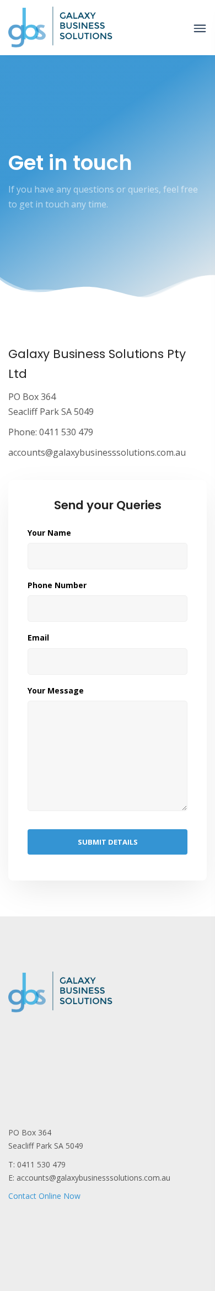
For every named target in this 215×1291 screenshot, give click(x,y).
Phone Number (57, 585)
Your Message (56, 691)
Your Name (49, 533)
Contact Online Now (44, 1196)
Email (38, 638)
